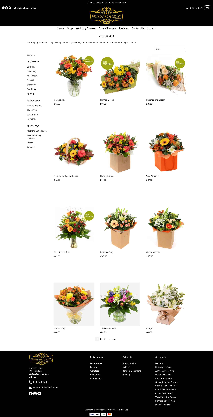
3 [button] (105, 339)
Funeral (30, 80)
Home (60, 28)
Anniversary (32, 76)
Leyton (93, 367)
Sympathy (31, 84)
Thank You (32, 110)
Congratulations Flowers (166, 382)
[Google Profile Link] (10, 8)
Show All (31, 55)
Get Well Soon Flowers (165, 386)
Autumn (30, 147)
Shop (70, 28)
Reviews (124, 28)
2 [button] (100, 339)
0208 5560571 (196, 8)
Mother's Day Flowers (37, 131)
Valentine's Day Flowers (34, 136)
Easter (30, 142)
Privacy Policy (129, 363)
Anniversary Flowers (164, 371)
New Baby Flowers (164, 374)
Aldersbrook (96, 378)
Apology (31, 93)
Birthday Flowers (163, 367)
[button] (106, 358)
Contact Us (138, 28)
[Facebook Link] (3, 8)
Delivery (126, 367)
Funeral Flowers (107, 28)
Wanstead (94, 371)
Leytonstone (96, 363)
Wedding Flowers (85, 28)
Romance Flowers (163, 378)
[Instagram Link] (6, 8)
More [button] (150, 28)
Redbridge (95, 374)
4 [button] (109, 339)
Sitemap (126, 374)
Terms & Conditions (132, 371)
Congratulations (34, 105)
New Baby (31, 71)
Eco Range (32, 89)
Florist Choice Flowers (165, 389)
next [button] (114, 339)
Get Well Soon (33, 114)
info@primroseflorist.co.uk (45, 387)
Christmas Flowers (164, 393)
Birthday (31, 67)
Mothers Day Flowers (165, 401)
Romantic (31, 119)
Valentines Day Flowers (166, 397)
